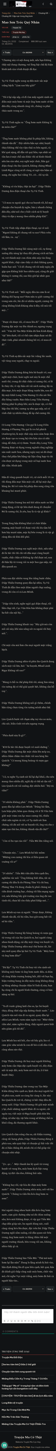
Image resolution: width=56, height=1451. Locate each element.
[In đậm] (4, 1321)
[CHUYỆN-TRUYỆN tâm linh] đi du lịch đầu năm (27, 1395)
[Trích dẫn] (25, 1321)
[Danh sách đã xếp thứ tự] (18, 1321)
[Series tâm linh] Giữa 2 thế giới (19, 1364)
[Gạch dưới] (11, 1321)
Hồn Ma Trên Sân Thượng (15, 1417)
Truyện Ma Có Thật (28, 1437)
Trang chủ (6, 13)
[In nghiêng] (8, 1321)
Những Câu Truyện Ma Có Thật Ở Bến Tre (24, 1424)
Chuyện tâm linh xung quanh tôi (18, 1371)
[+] (38, 1321)
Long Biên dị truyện (12, 1402)
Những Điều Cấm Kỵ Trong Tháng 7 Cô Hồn (25, 1378)
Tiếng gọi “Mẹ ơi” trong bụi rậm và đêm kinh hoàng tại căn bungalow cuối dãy (25, 1387)
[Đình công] (15, 1321)
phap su (16, 37)
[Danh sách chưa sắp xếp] (21, 1321)
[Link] (32, 1321)
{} (35, 1321)
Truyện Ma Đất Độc (12, 1357)
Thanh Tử (17, 28)
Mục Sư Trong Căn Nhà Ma (16, 1409)
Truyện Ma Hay (19, 32)
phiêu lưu (26, 37)
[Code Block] (28, 1321)
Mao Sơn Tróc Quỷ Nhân (24, 13)
